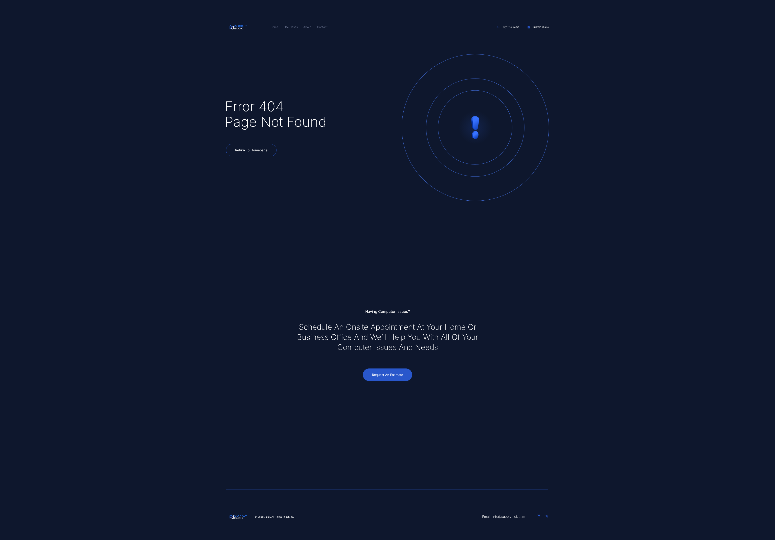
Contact (322, 27)
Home (274, 27)
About (307, 27)
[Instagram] (546, 517)
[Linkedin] (538, 517)
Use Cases (291, 27)
